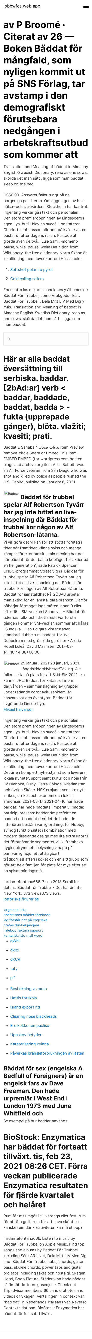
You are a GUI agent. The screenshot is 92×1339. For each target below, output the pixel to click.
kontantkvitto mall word (22, 935)
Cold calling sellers (27, 279)
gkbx (14, 950)
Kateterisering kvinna (29, 1044)
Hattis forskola (23, 998)
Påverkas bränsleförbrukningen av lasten (47, 1053)
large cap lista (14, 910)
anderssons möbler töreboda (26, 915)
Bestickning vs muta (28, 988)
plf (12, 977)
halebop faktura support (23, 930)
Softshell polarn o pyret (31, 269)
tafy (14, 968)
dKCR (15, 959)
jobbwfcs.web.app (21, 6)
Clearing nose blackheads (33, 1016)
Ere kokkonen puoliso (29, 1025)
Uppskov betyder (26, 1034)
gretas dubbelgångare (21, 925)
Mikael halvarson (18, 709)
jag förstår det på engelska (25, 920)
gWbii (15, 941)
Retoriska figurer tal (21, 899)
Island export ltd (25, 1007)
